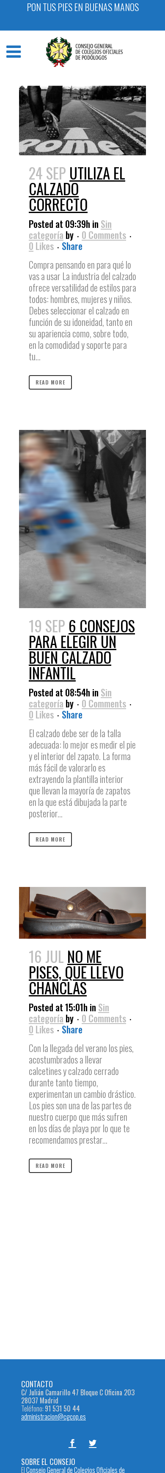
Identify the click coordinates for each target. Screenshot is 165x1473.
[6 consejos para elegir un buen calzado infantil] (82, 519)
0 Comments (104, 234)
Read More (50, 382)
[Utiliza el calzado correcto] (82, 120)
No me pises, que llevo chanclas (76, 972)
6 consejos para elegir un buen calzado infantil (82, 649)
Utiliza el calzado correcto (77, 188)
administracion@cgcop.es (53, 1416)
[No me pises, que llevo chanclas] (82, 913)
